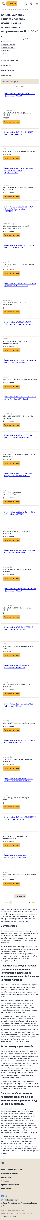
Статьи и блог (6, 1177)
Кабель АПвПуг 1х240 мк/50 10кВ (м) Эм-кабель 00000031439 (17, 760)
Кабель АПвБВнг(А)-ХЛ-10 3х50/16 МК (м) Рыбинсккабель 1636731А (15, 342)
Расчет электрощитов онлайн (12, 1170)
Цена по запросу (8, 154)
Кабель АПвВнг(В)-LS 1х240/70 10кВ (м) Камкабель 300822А (18, 265)
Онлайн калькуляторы (9, 1173)
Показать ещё (20, 896)
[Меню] (36, 3)
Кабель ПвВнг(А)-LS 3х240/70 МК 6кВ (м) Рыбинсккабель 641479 (15, 837)
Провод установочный (8, 45)
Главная (3, 9)
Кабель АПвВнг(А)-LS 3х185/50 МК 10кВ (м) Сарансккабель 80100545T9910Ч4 (16, 227)
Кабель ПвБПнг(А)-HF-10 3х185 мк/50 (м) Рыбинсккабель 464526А (15, 494)
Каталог (13, 4)
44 (29, 902)
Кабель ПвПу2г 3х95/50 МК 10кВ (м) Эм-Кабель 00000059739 (17, 570)
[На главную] (3, 3)
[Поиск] (25, 3)
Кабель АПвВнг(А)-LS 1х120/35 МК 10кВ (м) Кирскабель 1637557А (19, 876)
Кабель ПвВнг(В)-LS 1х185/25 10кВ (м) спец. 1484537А (19, 151)
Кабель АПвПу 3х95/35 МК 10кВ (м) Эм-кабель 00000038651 (17, 114)
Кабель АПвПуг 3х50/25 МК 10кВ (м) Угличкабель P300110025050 (18, 304)
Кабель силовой (6, 42)
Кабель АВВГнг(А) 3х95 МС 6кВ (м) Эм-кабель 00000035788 (16, 532)
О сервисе (5, 1181)
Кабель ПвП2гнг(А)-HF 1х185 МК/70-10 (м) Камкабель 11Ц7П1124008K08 (19, 189)
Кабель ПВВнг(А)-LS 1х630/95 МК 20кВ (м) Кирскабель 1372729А (19, 799)
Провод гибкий (5, 50)
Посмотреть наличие (11, 122)
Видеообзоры (6, 1188)
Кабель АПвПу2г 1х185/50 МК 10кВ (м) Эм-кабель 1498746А (18, 647)
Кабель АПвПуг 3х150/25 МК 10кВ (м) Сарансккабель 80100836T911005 (19, 455)
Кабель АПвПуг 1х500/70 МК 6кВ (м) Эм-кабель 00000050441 (17, 609)
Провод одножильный (8, 48)
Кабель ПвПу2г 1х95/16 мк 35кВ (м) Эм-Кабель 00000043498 (17, 686)
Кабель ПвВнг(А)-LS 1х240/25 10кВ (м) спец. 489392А (19, 723)
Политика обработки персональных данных (17, 1213)
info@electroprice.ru (9, 1200)
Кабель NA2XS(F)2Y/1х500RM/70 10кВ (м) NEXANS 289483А (20, 380)
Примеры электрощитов (10, 1185)
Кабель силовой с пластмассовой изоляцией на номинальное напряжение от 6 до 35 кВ (15, 38)
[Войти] (31, 3)
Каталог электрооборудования (18, 9)
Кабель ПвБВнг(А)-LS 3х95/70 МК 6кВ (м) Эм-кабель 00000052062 (18, 417)
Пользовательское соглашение (12, 1211)
